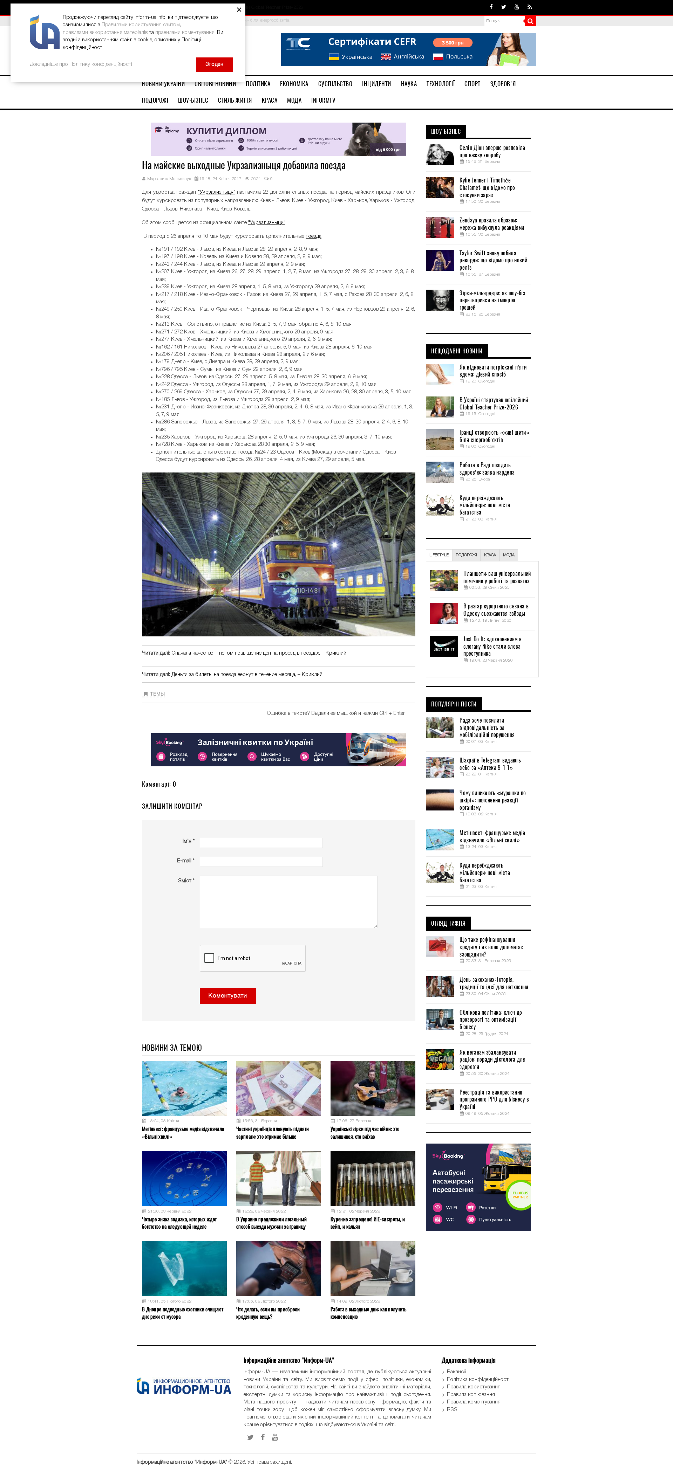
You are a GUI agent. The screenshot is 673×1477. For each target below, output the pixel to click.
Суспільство (335, 84)
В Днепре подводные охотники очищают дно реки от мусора (183, 1313)
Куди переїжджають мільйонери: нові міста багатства (485, 505)
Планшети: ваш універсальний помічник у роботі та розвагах (497, 577)
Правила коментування (474, 1402)
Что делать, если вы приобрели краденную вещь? (268, 1313)
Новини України (163, 84)
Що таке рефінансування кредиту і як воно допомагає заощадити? (491, 947)
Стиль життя (235, 100)
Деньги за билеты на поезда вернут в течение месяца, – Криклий (246, 674)
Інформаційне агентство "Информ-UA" (182, 1462)
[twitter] (504, 7)
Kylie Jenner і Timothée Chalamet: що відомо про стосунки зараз (487, 188)
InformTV (323, 100)
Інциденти (376, 84)
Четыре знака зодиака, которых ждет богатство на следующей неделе (179, 1223)
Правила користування (474, 1387)
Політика (258, 84)
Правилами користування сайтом (141, 24)
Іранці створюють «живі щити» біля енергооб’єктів (494, 436)
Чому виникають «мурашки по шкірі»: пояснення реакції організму (493, 800)
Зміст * (186, 880)
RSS (452, 1409)
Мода (294, 100)
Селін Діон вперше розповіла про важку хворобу (492, 151)
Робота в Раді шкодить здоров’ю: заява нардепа (487, 469)
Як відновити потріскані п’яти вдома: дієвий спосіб (493, 371)
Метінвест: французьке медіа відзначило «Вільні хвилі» (183, 1132)
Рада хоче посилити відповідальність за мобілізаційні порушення (487, 728)
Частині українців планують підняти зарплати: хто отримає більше (272, 1132)
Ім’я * (189, 841)
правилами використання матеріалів (105, 32)
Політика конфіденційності (478, 1379)
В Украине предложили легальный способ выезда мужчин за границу (271, 1223)
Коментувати (228, 996)
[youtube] (517, 7)
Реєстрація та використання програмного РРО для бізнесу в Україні (494, 1100)
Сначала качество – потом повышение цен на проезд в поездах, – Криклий (258, 653)
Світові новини (215, 84)
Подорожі (155, 100)
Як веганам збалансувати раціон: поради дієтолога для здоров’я (492, 1060)
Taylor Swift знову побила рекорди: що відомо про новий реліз (493, 260)
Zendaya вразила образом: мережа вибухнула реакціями (492, 224)
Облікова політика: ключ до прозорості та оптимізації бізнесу (491, 1020)
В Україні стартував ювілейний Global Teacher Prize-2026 (494, 403)
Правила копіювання (471, 1394)
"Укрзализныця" (216, 192)
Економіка (294, 84)
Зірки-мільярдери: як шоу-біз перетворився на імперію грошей (492, 300)
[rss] (529, 7)
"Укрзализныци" (266, 222)
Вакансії (456, 1371)
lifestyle (439, 555)
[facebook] (491, 7)
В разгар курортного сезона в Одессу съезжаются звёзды (495, 610)
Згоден (214, 64)
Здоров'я (503, 84)
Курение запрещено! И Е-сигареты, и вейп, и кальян (368, 1223)
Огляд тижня (448, 923)
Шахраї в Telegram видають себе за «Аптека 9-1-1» (490, 764)
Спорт (472, 84)
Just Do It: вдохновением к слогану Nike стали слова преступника (492, 646)
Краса (270, 100)
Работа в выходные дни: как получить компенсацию (369, 1313)
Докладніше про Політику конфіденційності (81, 64)
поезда (313, 236)
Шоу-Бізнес (193, 100)
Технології (441, 84)
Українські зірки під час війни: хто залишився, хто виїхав (365, 1132)
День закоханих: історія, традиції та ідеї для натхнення (494, 983)
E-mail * (186, 860)
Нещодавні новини (457, 351)
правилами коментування (185, 32)
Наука (409, 84)
